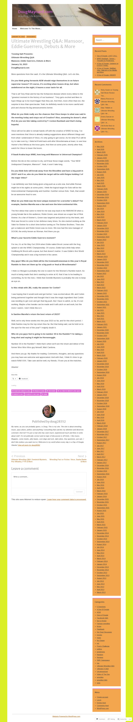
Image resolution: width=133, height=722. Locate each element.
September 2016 (103, 474)
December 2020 (103, 330)
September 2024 (103, 203)
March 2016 (101, 491)
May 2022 (100, 282)
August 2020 (101, 341)
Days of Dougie (102, 615)
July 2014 (100, 547)
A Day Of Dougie (103, 609)
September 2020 (103, 338)
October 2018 (102, 403)
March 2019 (101, 389)
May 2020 (100, 350)
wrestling (18, 394)
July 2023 (100, 242)
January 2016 (102, 496)
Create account (102, 697)
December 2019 (103, 364)
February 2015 (102, 527)
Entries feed (101, 703)
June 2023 (100, 245)
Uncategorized (102, 671)
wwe (45, 394)
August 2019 (101, 375)
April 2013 (100, 589)
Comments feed (103, 706)
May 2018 (100, 417)
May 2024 (100, 214)
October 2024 (102, 200)
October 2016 (102, 471)
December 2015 (103, 499)
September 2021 (103, 304)
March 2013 (101, 592)
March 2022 (101, 288)
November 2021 (103, 299)
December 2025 (103, 161)
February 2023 (102, 257)
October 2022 (102, 268)
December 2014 (103, 533)
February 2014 (102, 561)
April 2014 (100, 556)
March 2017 (101, 457)
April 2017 (100, 454)
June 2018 (100, 415)
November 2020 (103, 333)
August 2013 (101, 578)
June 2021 (100, 313)
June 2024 (100, 211)
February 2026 (102, 155)
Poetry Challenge (103, 646)
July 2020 (100, 344)
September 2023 (103, 237)
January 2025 (102, 192)
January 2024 (102, 225)
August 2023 (101, 240)
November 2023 (103, 231)
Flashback (100, 629)
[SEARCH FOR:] (106, 40)
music (99, 638)
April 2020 (100, 352)
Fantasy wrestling (22, 391)
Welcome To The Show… (31, 29)
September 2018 (103, 406)
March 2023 (101, 254)
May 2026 (100, 146)
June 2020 (100, 347)
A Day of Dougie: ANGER (106, 75)
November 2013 (103, 570)
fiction (99, 626)
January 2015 (102, 530)
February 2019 (102, 392)
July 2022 (100, 276)
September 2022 (103, 271)
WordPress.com (103, 708)
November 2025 (103, 163)
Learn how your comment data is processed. (66, 499)
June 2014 (100, 550)
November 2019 (103, 367)
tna (98, 663)
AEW (99, 612)
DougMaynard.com (35, 11)
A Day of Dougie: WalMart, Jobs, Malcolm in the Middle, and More (107, 70)
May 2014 (100, 553)
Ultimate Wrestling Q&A (70, 391)
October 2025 (102, 166)
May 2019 (100, 384)
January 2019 (102, 395)
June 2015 (100, 516)
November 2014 (103, 536)
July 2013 (100, 581)
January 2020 (102, 361)
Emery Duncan (106, 117)
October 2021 (102, 302)
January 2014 (102, 564)
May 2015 (100, 519)
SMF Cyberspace (103, 660)
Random (100, 655)
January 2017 (102, 463)
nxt (98, 643)
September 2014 (103, 542)
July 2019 (100, 378)
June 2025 (100, 178)
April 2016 (100, 488)
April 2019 (100, 386)
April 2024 (100, 217)
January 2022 (102, 293)
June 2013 (100, 584)
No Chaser (101, 640)
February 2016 (102, 494)
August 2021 (101, 307)
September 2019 (103, 372)
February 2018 (102, 426)
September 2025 (103, 169)
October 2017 (102, 437)
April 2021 (100, 319)
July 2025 (100, 175)
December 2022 (103, 262)
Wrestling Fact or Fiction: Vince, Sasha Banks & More (68, 459)
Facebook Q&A (102, 618)
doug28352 (31, 37)
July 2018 (100, 412)
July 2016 (100, 479)
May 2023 (100, 248)
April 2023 (100, 251)
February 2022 (102, 290)
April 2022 (100, 285)
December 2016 (103, 465)
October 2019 (102, 369)
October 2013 (102, 573)
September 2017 (103, 440)
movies (99, 635)
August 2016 (101, 477)
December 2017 (103, 432)
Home (14, 29)
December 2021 (103, 296)
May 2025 (100, 180)
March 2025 (101, 186)
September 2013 (103, 575)
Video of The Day (103, 674)
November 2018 (103, 400)
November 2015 (103, 502)
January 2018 (102, 429)
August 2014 (101, 544)
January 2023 (102, 259)
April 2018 (100, 420)
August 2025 (101, 172)
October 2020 (102, 336)
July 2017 (100, 446)
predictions (39, 391)
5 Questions (101, 607)
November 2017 (103, 434)
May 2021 (100, 316)
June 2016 (100, 482)
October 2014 (102, 539)
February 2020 (102, 358)
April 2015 (100, 522)
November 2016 (103, 468)
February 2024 (102, 223)
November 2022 (103, 265)
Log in (99, 700)
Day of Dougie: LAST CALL (107, 56)
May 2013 (100, 587)
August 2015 (101, 511)
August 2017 (101, 443)
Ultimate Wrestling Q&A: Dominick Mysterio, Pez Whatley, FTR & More (29, 459)
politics (99, 649)
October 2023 (102, 234)
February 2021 (102, 324)
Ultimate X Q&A (103, 669)
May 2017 (100, 451)
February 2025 (102, 189)
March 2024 (101, 220)
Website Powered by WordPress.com (66, 716)
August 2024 (101, 206)
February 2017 (102, 460)
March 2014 (101, 558)
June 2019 (100, 381)
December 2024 (103, 194)
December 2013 (103, 567)
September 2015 (103, 508)
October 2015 (102, 505)
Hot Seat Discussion (104, 632)
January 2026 (102, 158)
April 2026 (100, 149)
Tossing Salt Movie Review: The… (109, 93)
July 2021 (100, 310)
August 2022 (101, 273)
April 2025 (100, 183)
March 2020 (101, 355)
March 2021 (101, 321)
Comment (79, 492)
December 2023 (103, 228)
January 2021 (102, 327)
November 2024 (103, 197)
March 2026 (101, 152)
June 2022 (100, 279)
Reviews (52, 391)
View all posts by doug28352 (29, 445)
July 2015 (100, 513)
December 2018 (103, 398)
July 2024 (100, 209)
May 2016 (100, 485)
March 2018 (101, 423)
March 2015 (101, 525)
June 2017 (100, 448)
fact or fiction (101, 621)
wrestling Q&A (33, 394)
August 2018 (101, 409)
